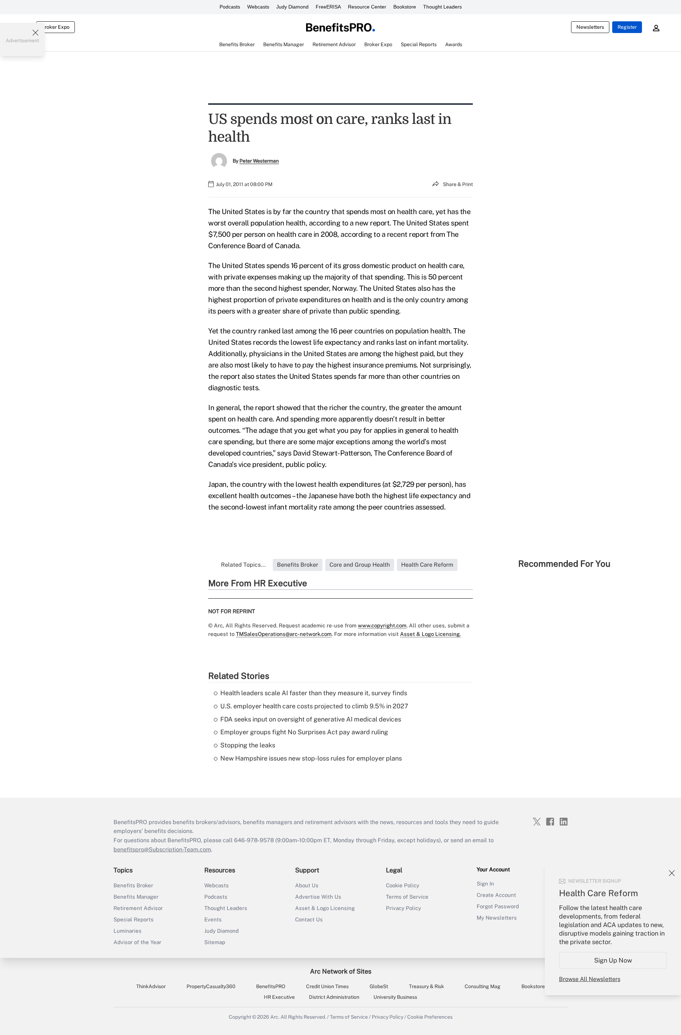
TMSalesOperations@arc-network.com (284, 634)
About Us (307, 885)
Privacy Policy (403, 908)
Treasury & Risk (426, 986)
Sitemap (214, 942)
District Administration (334, 997)
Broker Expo (55, 27)
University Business (395, 997)
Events (213, 919)
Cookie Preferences (430, 1017)
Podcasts (230, 7)
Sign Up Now (613, 960)
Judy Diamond (292, 7)
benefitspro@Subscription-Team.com (162, 849)
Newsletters (590, 27)
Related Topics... (243, 564)
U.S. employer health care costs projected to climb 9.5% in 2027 (314, 706)
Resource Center (367, 7)
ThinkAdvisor (151, 986)
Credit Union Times (327, 986)
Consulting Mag (482, 986)
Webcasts (258, 7)
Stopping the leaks (247, 745)
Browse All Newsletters (589, 979)
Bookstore (404, 7)
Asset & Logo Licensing (325, 908)
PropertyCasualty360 (211, 986)
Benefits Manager (136, 897)
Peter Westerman (259, 161)
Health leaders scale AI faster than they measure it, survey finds (313, 693)
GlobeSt (379, 986)
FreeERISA (328, 7)
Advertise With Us (318, 897)
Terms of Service (407, 897)
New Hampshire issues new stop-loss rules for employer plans (311, 758)
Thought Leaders (442, 7)
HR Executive (279, 997)
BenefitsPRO (270, 986)
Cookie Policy (402, 885)
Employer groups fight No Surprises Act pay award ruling (304, 732)
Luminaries (128, 931)
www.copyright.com (382, 625)
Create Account (496, 895)
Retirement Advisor (138, 908)
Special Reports (134, 919)
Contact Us (309, 919)
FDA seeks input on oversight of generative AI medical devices (310, 719)
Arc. (274, 1017)
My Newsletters (497, 918)
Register (627, 27)
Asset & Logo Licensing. (430, 634)
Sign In (485, 884)
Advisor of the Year (137, 942)
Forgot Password (498, 906)
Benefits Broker (133, 885)
